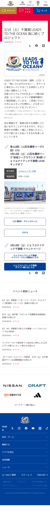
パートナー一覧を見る (24, 404)
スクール (25, 474)
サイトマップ (21, 482)
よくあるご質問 (9, 474)
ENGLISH (41, 474)
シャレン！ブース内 (27, 171)
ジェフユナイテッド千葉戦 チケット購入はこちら (25, 266)
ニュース (6, 467)
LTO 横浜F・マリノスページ (25, 221)
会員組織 (6, 459)
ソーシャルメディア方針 (39, 485)
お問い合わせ (7, 482)
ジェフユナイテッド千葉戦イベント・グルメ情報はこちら (25, 256)
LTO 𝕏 (25, 232)
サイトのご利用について (39, 482)
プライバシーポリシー (10, 485)
